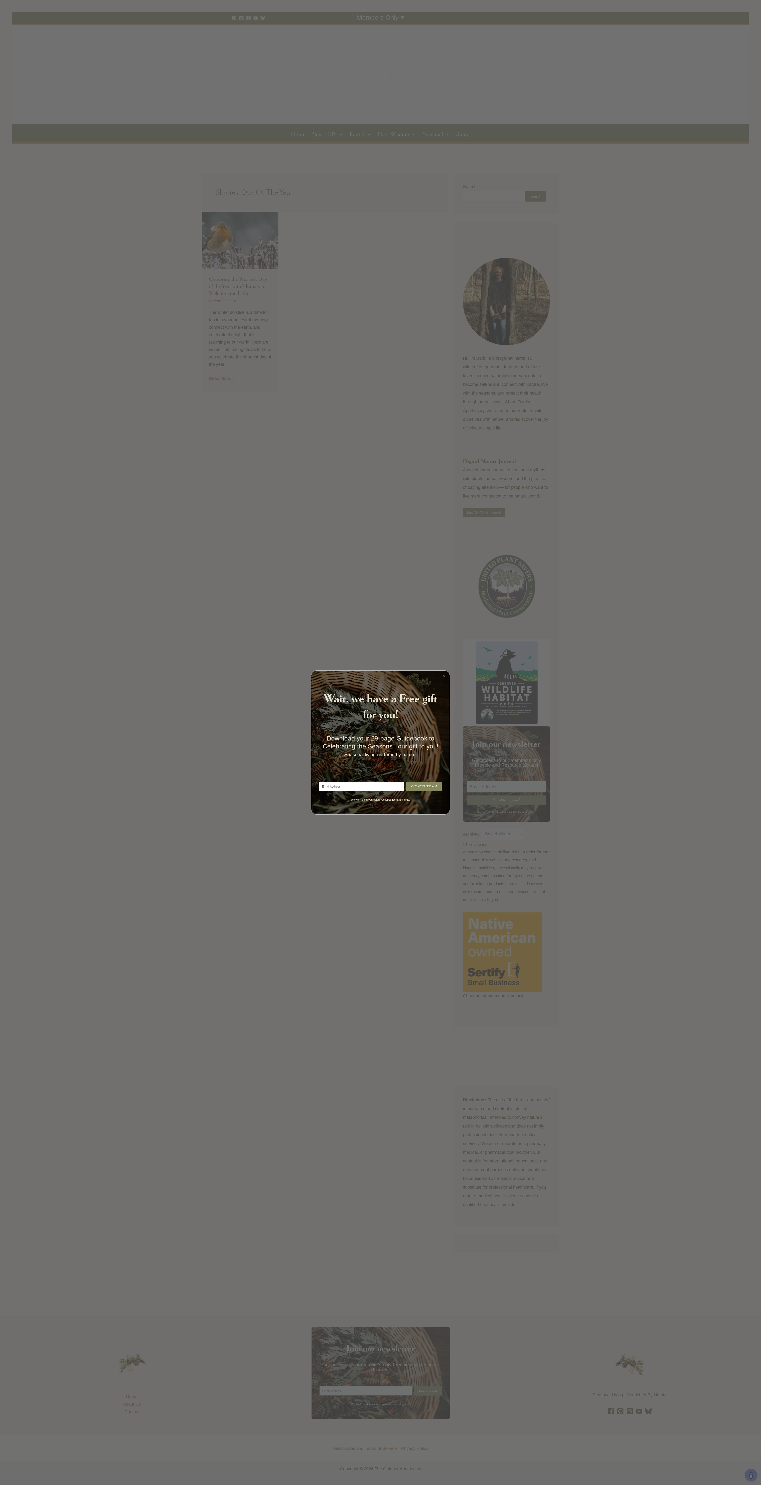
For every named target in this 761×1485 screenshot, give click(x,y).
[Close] (444, 676)
